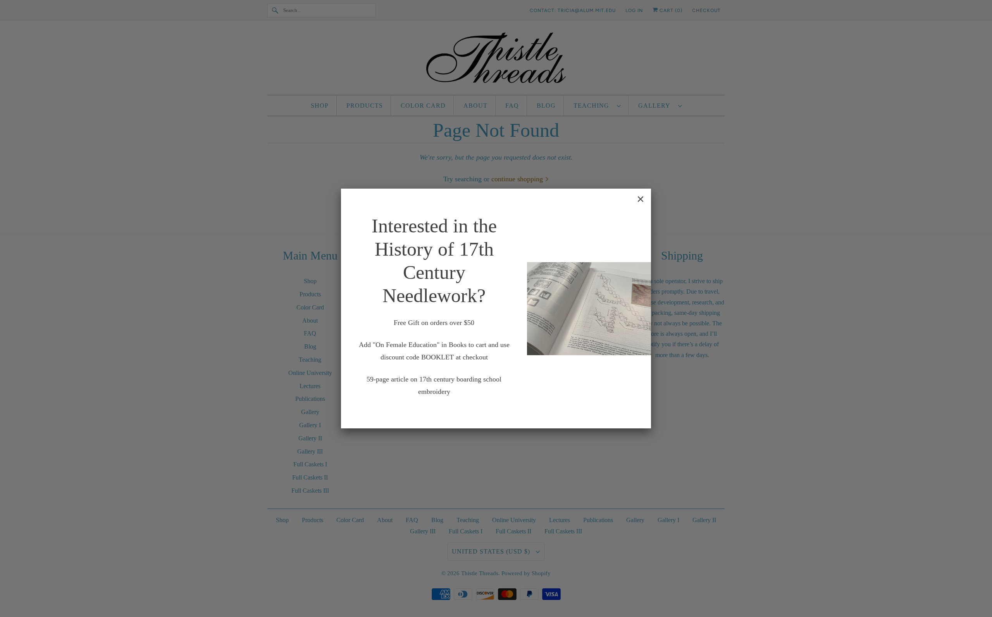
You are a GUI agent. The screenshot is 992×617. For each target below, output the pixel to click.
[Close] (640, 199)
